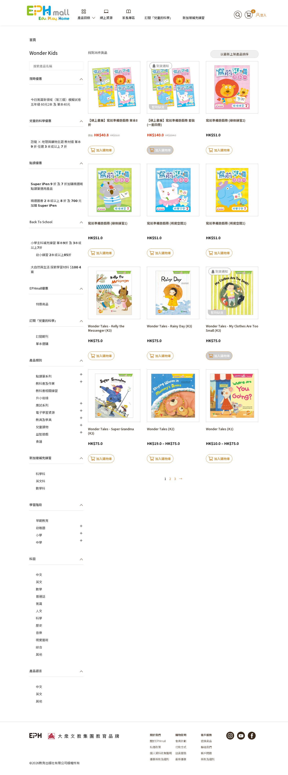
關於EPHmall (158, 741)
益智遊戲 (42, 434)
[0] (249, 14)
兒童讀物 (42, 427)
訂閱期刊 (42, 336)
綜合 (39, 647)
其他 (39, 654)
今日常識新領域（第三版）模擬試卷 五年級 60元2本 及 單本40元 (56, 102)
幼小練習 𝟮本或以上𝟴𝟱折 (53, 254)
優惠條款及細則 (159, 759)
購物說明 (180, 735)
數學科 (40, 488)
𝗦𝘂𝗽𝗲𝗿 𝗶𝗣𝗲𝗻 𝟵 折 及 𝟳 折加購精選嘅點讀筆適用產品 (57, 186)
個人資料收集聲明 (161, 753)
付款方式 (180, 747)
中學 (39, 542)
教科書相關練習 (47, 390)
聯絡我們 (206, 747)
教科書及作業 (45, 383)
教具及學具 (44, 419)
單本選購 (42, 343)
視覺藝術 (42, 639)
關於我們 (155, 735)
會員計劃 (180, 741)
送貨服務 (180, 753)
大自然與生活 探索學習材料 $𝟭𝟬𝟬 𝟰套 (56, 269)
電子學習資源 (45, 412)
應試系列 (42, 405)
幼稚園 (40, 527)
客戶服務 (206, 735)
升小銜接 (42, 398)
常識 (39, 603)
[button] (160, 65)
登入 (263, 15)
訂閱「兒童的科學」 (159, 17)
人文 (39, 610)
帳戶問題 (206, 753)
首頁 (32, 39)
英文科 (40, 481)
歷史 (39, 625)
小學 (39, 535)
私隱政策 (155, 747)
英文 (39, 581)
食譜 (39, 441)
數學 (39, 589)
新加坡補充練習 (194, 17)
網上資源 (106, 17)
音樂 (39, 632)
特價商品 (42, 304)
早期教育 (42, 520)
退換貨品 (206, 741)
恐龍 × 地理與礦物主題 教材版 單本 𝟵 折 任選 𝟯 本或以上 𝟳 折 (56, 144)
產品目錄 (84, 17)
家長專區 (128, 17)
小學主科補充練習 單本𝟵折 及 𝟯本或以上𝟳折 (56, 245)
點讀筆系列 (44, 376)
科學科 (40, 473)
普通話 (40, 596)
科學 (39, 618)
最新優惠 (180, 759)
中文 (39, 574)
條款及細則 (208, 759)
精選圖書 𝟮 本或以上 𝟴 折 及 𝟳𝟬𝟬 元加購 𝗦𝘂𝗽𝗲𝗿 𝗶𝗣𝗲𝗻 (56, 203)
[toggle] (81, 79)
